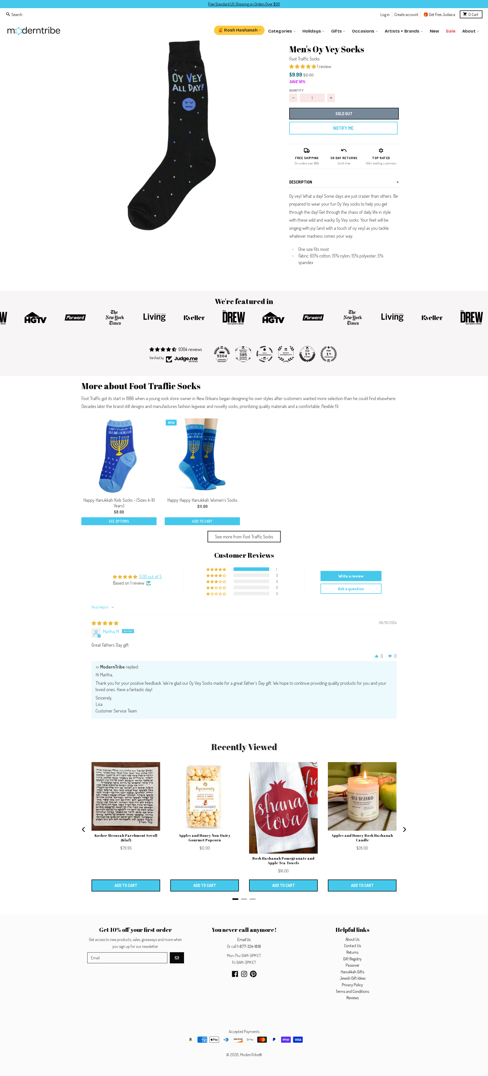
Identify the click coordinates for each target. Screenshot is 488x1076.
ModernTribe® (251, 1054)
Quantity (296, 90)
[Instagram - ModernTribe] (244, 974)
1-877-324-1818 (249, 946)
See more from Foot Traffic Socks (244, 536)
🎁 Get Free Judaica (439, 14)
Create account (406, 14)
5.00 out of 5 (150, 576)
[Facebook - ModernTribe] (235, 974)
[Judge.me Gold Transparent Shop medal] (264, 354)
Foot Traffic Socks (304, 59)
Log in (385, 14)
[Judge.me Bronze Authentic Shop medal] (286, 354)
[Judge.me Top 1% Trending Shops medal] (329, 354)
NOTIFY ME (343, 128)
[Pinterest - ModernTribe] (253, 974)
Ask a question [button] (351, 588)
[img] (105, 623)
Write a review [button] (350, 576)
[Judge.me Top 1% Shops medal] (307, 354)
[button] (177, 135)
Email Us (244, 939)
